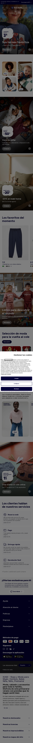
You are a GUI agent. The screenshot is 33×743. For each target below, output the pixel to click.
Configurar (16, 383)
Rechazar (16, 388)
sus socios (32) (8, 359)
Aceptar (17, 378)
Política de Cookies (6, 374)
